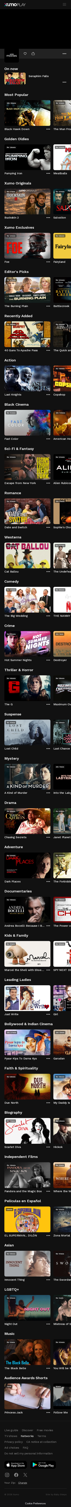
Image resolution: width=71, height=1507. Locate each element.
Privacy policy (13, 1442)
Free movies (45, 1430)
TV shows (10, 1436)
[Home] (14, 4)
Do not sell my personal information (28, 1453)
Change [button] (22, 1482)
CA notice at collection (41, 1442)
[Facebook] (16, 1475)
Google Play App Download (43, 1465)
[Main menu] (64, 4)
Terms (41, 1436)
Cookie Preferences (35, 1503)
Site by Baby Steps (56, 1494)
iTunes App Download (16, 1465)
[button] (35, 78)
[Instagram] (7, 1475)
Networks (27, 1436)
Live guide (11, 1430)
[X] (25, 1475)
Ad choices (11, 1447)
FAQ (25, 1447)
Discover (27, 1430)
